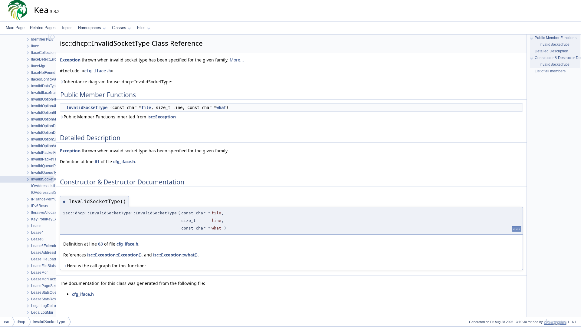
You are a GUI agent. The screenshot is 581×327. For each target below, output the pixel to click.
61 (97, 161)
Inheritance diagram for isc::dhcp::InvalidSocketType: (118, 81)
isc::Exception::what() (175, 255)
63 (100, 244)
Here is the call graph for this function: (106, 266)
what (221, 107)
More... (237, 60)
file (146, 107)
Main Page (15, 27)
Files (141, 27)
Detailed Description (551, 51)
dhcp (21, 321)
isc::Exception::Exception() (114, 255)
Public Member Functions (555, 38)
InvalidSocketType (86, 107)
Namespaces (89, 27)
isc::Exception (161, 117)
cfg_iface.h (97, 70)
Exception (70, 60)
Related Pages (43, 27)
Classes (119, 27)
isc (6, 321)
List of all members (550, 71)
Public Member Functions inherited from (120, 117)
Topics (67, 27)
